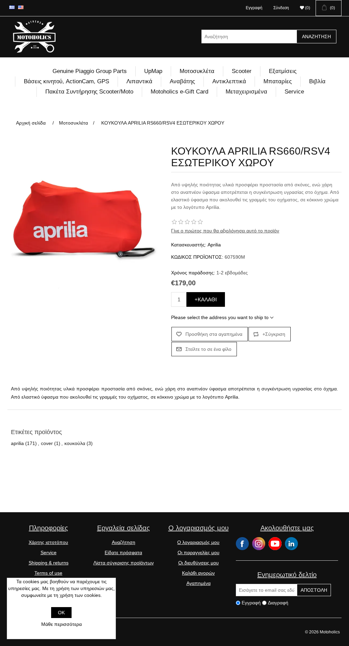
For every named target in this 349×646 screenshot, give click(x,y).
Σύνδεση (281, 7)
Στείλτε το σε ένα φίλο (208, 349)
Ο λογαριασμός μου (198, 542)
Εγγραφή (254, 7)
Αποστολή (314, 590)
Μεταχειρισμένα (246, 91)
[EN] (21, 7)
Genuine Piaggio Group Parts (89, 71)
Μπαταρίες (277, 81)
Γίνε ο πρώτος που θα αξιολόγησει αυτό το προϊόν (225, 230)
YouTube (275, 543)
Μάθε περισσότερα (61, 624)
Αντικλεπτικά (229, 81)
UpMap (153, 71)
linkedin (291, 543)
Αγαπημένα (198, 583)
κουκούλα (74, 443)
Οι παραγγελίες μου (198, 552)
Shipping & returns (49, 562)
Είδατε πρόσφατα (123, 552)
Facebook (242, 543)
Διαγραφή (278, 603)
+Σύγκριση (273, 334)
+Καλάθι (206, 299)
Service (294, 91)
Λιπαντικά (139, 81)
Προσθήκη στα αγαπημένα (213, 334)
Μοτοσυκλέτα (197, 71)
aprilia (17, 443)
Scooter (242, 71)
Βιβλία (317, 81)
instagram (258, 543)
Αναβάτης (182, 81)
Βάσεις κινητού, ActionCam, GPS (66, 81)
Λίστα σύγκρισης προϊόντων (123, 562)
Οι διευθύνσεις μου (198, 562)
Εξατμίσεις (283, 71)
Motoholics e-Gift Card (179, 91)
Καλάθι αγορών (198, 573)
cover (47, 443)
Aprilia (214, 244)
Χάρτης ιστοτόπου (48, 542)
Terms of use (48, 573)
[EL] (12, 7)
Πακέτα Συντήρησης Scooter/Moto (89, 91)
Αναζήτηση (316, 36)
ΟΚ (61, 612)
